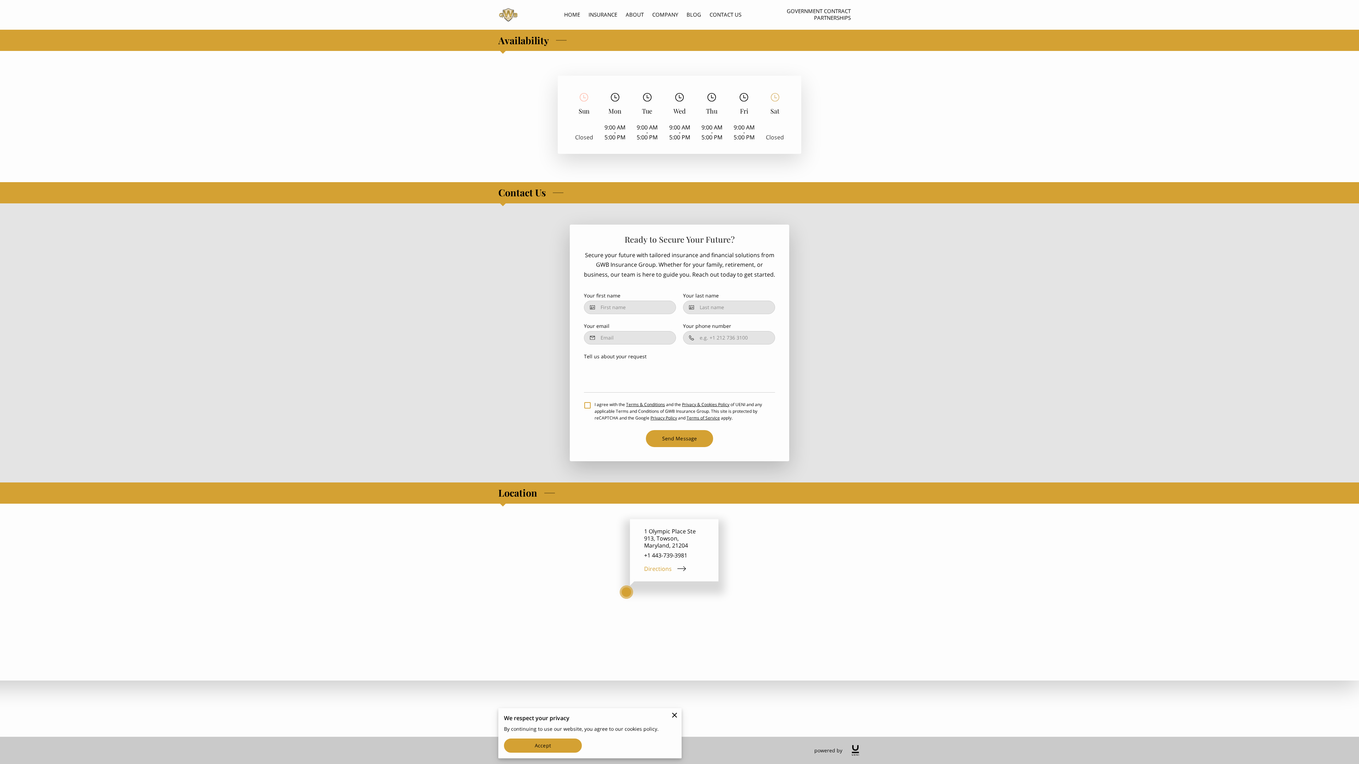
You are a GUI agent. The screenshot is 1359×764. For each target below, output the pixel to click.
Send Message (679, 438)
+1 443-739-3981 (665, 554)
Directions (658, 569)
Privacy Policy (663, 418)
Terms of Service (703, 418)
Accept (543, 745)
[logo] (855, 750)
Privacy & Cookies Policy (705, 404)
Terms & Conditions (645, 404)
